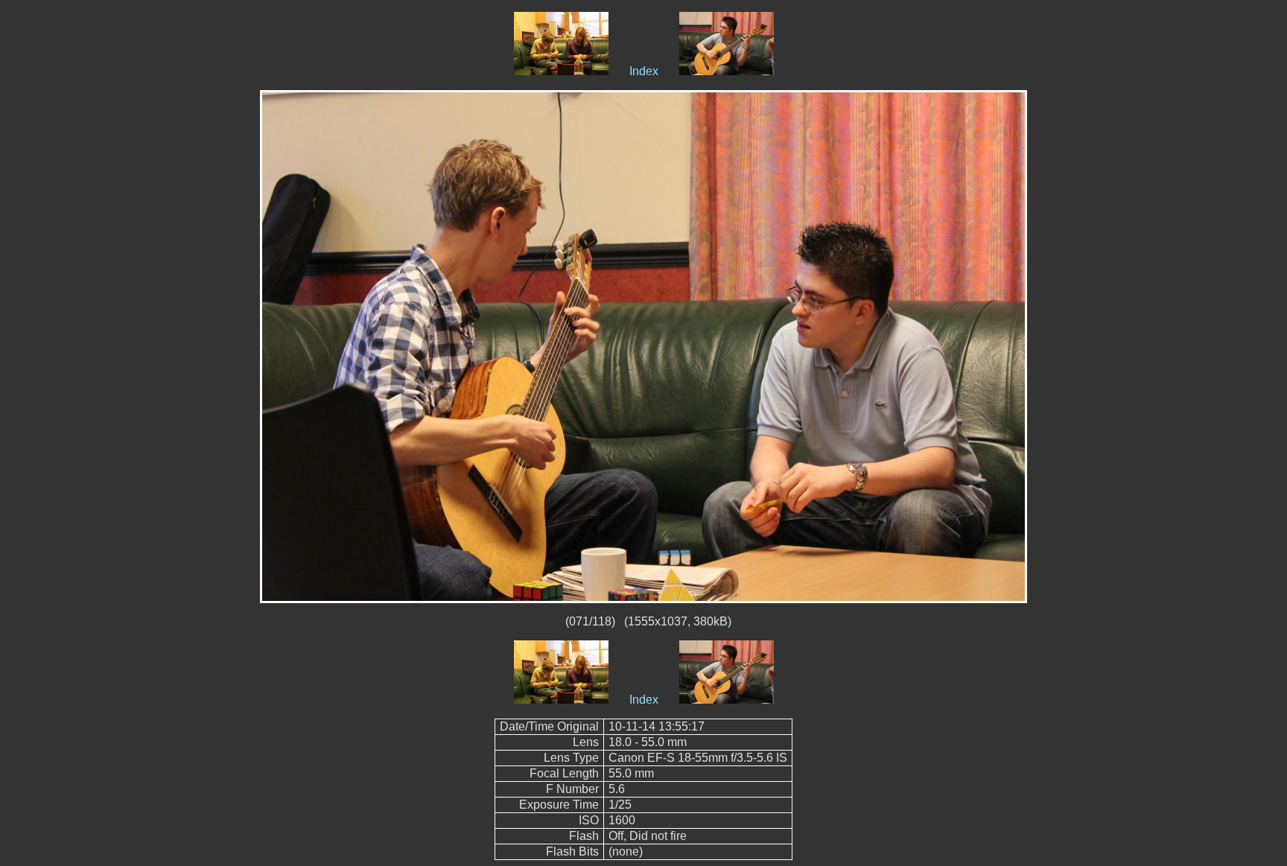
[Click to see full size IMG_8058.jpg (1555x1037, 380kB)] (643, 346)
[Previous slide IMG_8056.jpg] (561, 71)
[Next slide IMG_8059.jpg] (726, 71)
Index (643, 71)
